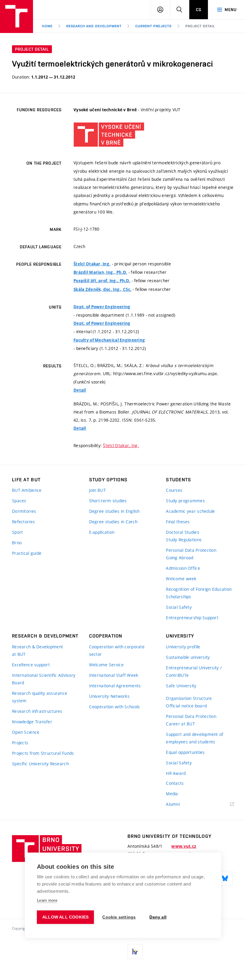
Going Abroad (179, 557)
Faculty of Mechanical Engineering (109, 340)
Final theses (178, 521)
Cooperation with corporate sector (117, 650)
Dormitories (24, 511)
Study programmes (185, 500)
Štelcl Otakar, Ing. (92, 264)
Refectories (23, 521)
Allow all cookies (65, 917)
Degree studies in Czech (113, 521)
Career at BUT (180, 724)
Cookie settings (119, 917)
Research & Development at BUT (37, 650)
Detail (80, 390)
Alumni (173, 804)
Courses (174, 490)
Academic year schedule (190, 511)
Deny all (157, 917)
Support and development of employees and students (194, 738)
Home (47, 26)
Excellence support (31, 665)
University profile (183, 647)
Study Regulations (184, 539)
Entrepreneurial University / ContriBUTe (194, 671)
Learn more (47, 900)
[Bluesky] (225, 878)
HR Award (176, 773)
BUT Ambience (26, 490)
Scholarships (178, 596)
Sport (17, 532)
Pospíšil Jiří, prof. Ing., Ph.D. (102, 280)
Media (172, 793)
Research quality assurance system (39, 697)
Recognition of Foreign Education (199, 589)
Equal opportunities (185, 752)
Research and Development (94, 26)
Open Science (25, 732)
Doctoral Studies (182, 532)
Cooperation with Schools (114, 707)
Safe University (181, 686)
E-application (102, 532)
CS (198, 9)
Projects (20, 742)
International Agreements (115, 686)
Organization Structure (189, 698)
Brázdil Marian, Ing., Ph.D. (100, 272)
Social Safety (179, 607)
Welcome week (181, 578)
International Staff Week (113, 675)
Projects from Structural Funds (43, 753)
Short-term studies (108, 500)
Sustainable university (188, 657)
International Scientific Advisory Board (43, 679)
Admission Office (183, 568)
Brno (17, 542)
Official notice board (186, 706)
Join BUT (97, 490)
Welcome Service (106, 665)
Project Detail (200, 26)
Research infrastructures (37, 711)
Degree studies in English (114, 511)
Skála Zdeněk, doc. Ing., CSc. (102, 289)
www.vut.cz (183, 846)
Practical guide (26, 553)
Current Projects (153, 26)
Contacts (175, 783)
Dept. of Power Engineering (102, 306)
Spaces (19, 500)
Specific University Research (40, 763)
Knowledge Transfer (32, 721)
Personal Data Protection (191, 550)
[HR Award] (135, 951)
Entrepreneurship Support (192, 617)
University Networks (109, 696)
